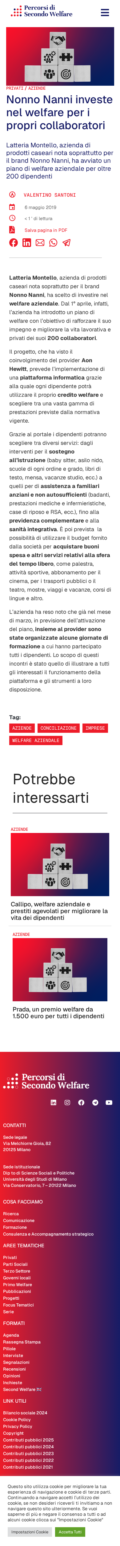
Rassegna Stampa (22, 1342)
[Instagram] (67, 1103)
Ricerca (11, 1213)
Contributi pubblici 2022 (28, 1460)
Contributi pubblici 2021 (28, 1467)
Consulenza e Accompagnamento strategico (48, 1234)
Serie (8, 1311)
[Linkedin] (53, 1103)
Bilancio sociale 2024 (25, 1413)
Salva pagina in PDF (46, 230)
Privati (14, 88)
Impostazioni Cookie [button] (29, 1532)
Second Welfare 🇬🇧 (22, 1389)
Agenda (11, 1335)
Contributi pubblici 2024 (28, 1447)
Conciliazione (59, 728)
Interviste (13, 1355)
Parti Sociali (15, 1264)
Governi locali (17, 1278)
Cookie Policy (17, 1419)
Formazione (15, 1227)
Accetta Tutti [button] (70, 1532)
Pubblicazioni (17, 1291)
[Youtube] (109, 1103)
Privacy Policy (17, 1426)
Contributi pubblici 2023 (28, 1453)
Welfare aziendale (35, 740)
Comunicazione (18, 1220)
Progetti (11, 1298)
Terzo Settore (16, 1271)
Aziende (37, 88)
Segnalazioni (16, 1362)
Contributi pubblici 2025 (28, 1440)
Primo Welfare (17, 1284)
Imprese (95, 728)
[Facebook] (13, 245)
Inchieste (12, 1382)
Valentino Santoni (50, 195)
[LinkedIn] (26, 245)
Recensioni (14, 1369)
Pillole (9, 1348)
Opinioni (11, 1376)
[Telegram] (95, 1103)
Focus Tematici (18, 1305)
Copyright (13, 1433)
